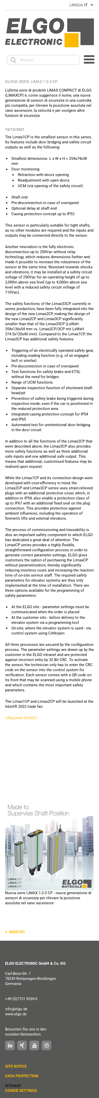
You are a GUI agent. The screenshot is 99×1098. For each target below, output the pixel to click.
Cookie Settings (21, 1090)
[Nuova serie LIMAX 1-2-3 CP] (49, 846)
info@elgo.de (16, 1009)
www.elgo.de (16, 1014)
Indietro (17, 932)
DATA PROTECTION (21, 1076)
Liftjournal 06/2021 (21, 718)
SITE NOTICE (16, 1066)
